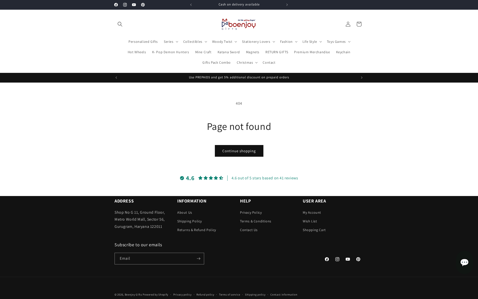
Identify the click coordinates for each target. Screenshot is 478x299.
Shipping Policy (189, 221)
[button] (120, 24)
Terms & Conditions (255, 221)
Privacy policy (182, 294)
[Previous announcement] (190, 4)
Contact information (283, 294)
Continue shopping (239, 151)
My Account (312, 212)
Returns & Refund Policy (196, 230)
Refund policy (205, 294)
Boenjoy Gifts (133, 294)
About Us (184, 212)
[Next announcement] (287, 4)
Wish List (310, 221)
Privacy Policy (251, 212)
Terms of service (229, 294)
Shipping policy (255, 294)
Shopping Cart (314, 230)
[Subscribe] (198, 258)
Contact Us (249, 230)
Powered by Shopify (155, 294)
